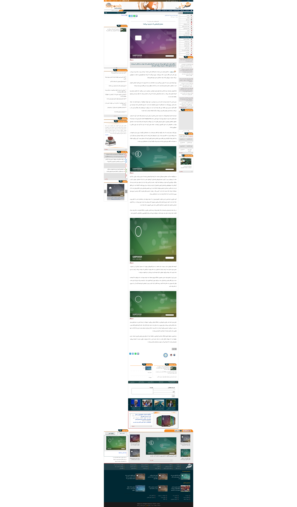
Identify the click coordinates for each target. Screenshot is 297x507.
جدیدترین (132, 382)
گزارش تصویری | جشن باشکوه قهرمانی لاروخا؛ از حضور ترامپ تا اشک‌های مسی (175, 488)
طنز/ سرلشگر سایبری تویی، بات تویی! (119, 459)
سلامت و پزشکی (168, 466)
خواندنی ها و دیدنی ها (174, 15)
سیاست (178, 464)
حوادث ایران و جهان (168, 468)
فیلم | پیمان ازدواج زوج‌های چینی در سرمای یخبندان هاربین (135, 459)
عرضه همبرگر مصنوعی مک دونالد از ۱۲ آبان (117, 81)
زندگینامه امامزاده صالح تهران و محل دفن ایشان (143, 414)
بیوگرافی (159, 10)
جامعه (170, 464)
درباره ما (187, 495)
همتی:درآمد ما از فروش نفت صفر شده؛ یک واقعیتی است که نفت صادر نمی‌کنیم (171, 408)
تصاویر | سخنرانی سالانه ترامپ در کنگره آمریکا (152, 487)
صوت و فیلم (186, 499)
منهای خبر (170, 10)
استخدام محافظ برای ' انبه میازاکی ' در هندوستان (116, 107)
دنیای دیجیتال (133, 466)
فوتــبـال (126, 170)
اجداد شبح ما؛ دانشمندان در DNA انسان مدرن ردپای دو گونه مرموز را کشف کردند (166, 372)
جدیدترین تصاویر (186, 483)
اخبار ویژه (182, 10)
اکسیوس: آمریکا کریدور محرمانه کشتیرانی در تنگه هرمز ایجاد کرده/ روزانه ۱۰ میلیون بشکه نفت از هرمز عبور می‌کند (159, 408)
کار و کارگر (178, 468)
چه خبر (123, 152)
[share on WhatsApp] (134, 16)
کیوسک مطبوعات (153, 10)
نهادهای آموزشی (156, 464)
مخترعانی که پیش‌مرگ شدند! (119, 112)
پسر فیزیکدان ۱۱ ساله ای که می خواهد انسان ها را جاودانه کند (115, 104)
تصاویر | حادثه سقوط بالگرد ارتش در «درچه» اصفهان (131, 488)
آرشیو (120, 1)
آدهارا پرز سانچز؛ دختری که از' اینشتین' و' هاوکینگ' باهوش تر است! (115, 95)
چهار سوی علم (133, 464)
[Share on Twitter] (129, 16)
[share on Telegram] (132, 16)
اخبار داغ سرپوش (183, 107)
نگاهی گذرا (151, 495)
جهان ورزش (157, 468)
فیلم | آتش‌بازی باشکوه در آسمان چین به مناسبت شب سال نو (163, 456)
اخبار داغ (187, 10)
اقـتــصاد (126, 161)
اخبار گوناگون (167, 15)
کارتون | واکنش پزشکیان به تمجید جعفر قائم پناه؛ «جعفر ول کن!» (115, 198)
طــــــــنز (122, 433)
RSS (164, 499)
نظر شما (151, 387)
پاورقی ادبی (111, 433)
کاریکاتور (125, 181)
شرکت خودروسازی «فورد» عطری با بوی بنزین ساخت (116, 99)
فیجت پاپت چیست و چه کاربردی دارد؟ (118, 73)
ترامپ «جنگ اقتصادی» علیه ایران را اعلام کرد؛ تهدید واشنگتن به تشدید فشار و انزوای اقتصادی (136, 408)
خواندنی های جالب (188, 155)
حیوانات (150, 377)
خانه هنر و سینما (144, 464)
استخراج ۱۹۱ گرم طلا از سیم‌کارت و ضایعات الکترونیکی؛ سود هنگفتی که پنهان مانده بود (163, 368)
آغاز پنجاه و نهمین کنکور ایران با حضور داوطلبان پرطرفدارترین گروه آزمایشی (147, 408)
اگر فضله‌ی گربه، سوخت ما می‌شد (120, 461)
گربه (144, 367)
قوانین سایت (186, 497)
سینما (126, 175)
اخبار (147, 10)
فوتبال (158, 466)
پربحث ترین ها (176, 10)
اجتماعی (126, 165)
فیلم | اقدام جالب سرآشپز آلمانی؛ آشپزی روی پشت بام (185, 459)
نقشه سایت (163, 497)
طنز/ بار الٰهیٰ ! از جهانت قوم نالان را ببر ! (119, 457)
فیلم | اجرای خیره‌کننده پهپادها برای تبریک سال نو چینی (185, 444)
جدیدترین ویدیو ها (186, 471)
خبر (190, 57)
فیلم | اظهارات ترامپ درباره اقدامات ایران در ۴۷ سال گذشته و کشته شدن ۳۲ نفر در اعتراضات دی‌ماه (130, 477)
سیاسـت (126, 155)
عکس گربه (150, 372)
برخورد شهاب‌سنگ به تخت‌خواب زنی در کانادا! (117, 86)
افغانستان (121, 468)
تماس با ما (175, 495)
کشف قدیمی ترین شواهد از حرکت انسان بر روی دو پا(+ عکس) (115, 78)
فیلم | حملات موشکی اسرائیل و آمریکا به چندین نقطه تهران (152, 477)
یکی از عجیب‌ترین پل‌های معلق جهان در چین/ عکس (166, 377)
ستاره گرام (124, 118)
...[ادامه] (107, 134)
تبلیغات (110, 1)
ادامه (181, 152)
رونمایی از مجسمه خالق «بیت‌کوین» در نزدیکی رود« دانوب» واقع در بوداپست (115, 91)
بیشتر (107, 149)
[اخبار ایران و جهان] (183, 9)
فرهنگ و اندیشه (144, 466)
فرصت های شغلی (150, 497)
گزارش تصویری (174, 499)
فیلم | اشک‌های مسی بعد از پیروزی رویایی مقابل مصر (175, 477)
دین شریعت (145, 468)
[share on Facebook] (136, 16)
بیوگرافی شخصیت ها (119, 466)
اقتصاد (178, 466)
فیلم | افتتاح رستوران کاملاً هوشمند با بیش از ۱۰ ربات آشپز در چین (135, 444)
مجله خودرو (133, 468)
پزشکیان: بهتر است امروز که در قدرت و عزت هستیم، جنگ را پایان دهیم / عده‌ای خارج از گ (161, 13)
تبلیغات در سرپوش (161, 495)
